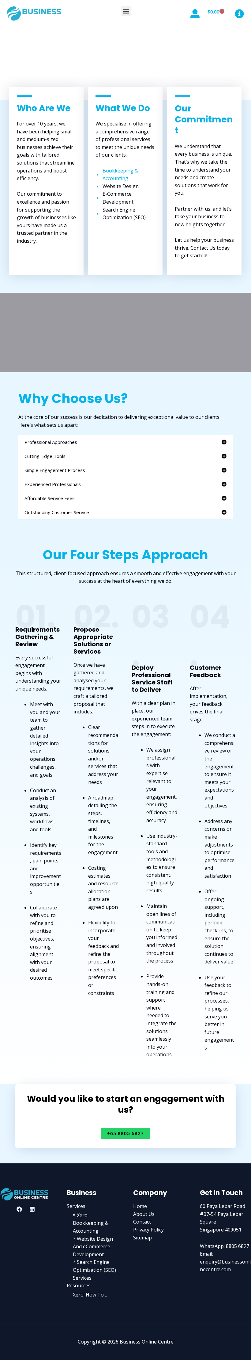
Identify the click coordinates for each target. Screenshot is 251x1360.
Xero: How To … (90, 1294)
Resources (79, 1285)
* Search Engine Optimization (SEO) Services (94, 1270)
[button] (126, 11)
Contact (142, 1221)
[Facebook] (19, 1209)
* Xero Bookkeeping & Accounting (90, 1223)
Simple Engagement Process (54, 470)
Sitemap (142, 1237)
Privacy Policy (148, 1229)
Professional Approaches (50, 442)
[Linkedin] (32, 1209)
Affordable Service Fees (49, 498)
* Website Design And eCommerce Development (93, 1246)
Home (140, 1206)
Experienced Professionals (52, 484)
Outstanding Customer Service (56, 512)
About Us (144, 1214)
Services (76, 1206)
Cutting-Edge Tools (45, 456)
